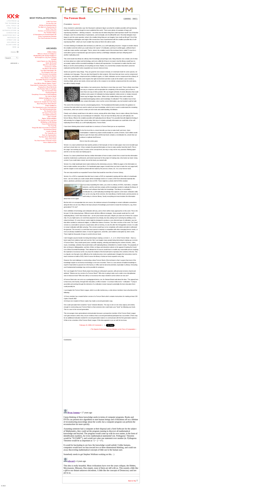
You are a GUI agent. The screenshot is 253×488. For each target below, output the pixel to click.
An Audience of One (50, 100)
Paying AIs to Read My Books (47, 87)
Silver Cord (11, 44)
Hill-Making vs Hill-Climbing (48, 122)
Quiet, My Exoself (51, 63)
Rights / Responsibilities (49, 118)
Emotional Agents (51, 92)
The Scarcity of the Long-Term (47, 120)
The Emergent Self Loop (48, 72)
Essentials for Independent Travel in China (43, 85)
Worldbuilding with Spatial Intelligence (44, 55)
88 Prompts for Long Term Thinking (45, 57)
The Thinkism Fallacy (50, 32)
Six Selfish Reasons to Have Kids (46, 79)
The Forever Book (75, 18)
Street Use (11, 40)
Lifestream (11, 21)
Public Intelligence (50, 105)
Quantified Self (9, 35)
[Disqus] (101, 373)
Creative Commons (50, 151)
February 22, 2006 (85, 325)
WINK (14, 47)
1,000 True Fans (51, 21)
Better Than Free (51, 29)
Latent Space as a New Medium (46, 61)
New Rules (11, 37)
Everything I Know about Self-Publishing (44, 94)
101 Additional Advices (49, 114)
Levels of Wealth (51, 131)
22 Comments (97, 325)
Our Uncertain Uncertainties (48, 74)
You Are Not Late (51, 23)
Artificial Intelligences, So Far (47, 98)
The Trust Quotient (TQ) (49, 90)
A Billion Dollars (51, 52)
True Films (11, 28)
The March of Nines (50, 81)
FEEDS (13, 52)
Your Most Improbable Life (48, 70)
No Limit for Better (50, 96)
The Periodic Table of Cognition (46, 89)
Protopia (53, 59)
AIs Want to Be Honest (49, 68)
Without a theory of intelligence (47, 53)
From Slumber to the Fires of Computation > (122, 329)
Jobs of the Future (50, 138)
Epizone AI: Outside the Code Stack (45, 102)
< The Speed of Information (98, 329)
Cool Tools (11, 25)
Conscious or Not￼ (50, 66)
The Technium (10, 23)
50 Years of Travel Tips (49, 113)
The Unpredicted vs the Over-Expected (44, 107)
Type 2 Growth (52, 116)
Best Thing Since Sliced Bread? (46, 103)
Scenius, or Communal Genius (47, 31)
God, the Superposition (49, 135)
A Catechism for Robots (49, 76)
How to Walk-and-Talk (49, 142)
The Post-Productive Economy (47, 38)
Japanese (76, 24)
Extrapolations (10, 30)
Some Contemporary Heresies (47, 36)
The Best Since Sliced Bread (47, 137)
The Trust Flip (52, 126)
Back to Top (132, 481)
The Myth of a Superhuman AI (47, 27)
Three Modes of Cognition (48, 77)
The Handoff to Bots (50, 111)
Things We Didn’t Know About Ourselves (44, 127)
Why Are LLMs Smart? (49, 65)
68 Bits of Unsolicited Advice (47, 25)
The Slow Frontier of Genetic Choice (45, 140)
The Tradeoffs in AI (50, 133)
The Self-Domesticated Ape (48, 109)
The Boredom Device (50, 129)
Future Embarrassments (49, 124)
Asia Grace (11, 42)
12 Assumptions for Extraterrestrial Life (44, 34)
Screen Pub (11, 33)
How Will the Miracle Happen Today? (45, 83)
